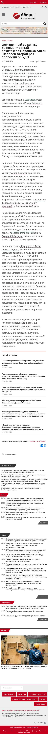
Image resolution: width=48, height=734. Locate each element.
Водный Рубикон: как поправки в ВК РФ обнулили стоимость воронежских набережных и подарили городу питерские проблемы (26, 577)
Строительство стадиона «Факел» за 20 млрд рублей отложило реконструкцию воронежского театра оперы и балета (24, 480)
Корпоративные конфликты (24, 699)
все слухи (43, 523)
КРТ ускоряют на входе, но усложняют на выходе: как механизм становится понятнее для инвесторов (25, 551)
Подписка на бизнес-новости (11, 731)
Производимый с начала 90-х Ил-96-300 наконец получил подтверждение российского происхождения (22, 471)
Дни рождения (6, 603)
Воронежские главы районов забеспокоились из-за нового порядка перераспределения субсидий (24, 509)
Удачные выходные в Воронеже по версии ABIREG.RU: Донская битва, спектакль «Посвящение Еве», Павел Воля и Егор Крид (23, 376)
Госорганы (27, 732)
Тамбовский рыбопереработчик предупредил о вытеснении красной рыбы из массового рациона (23, 475)
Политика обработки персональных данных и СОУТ (21, 710)
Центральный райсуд (13, 70)
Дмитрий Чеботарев (12, 236)
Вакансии (23, 731)
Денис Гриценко (10, 249)
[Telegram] (45, 445)
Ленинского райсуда (30, 246)
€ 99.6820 (43, 2)
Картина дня (9, 694)
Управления (39, 199)
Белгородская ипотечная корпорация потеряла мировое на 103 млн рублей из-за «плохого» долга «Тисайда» (26, 540)
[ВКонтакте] (42, 445)
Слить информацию (32, 731)
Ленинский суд (29, 323)
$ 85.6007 (33, 2)
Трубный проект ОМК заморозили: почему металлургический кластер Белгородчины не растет (25, 589)
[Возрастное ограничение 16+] (2, 2)
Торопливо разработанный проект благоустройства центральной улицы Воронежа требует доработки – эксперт (23, 363)
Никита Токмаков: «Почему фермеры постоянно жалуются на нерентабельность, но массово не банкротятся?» (23, 583)
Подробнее (43, 619)
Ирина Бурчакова (33, 103)
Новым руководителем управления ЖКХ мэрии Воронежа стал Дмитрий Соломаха (21, 402)
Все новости (7, 688)
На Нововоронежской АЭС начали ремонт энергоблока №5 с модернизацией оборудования (24, 667)
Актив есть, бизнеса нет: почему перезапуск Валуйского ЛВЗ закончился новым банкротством (26, 565)
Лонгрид (4, 535)
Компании (20, 732)
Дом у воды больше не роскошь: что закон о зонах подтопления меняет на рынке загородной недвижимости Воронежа (24, 545)
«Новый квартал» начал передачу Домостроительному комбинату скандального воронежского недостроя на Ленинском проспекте (22, 427)
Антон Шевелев (19, 173)
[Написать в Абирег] (45, 7)
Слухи (3, 495)
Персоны (41, 731)
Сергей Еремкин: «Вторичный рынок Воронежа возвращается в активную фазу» (23, 560)
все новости (42, 597)
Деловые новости (37, 694)
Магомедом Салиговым (21, 229)
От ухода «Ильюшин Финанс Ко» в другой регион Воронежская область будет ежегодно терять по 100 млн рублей (23, 389)
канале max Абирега (37, 441)
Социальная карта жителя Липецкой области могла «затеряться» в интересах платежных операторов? (25, 499)
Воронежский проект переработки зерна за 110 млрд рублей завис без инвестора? (25, 513)
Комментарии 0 (10, 454)
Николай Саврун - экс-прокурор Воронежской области (25, 616)
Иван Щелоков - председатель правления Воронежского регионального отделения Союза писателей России (26, 607)
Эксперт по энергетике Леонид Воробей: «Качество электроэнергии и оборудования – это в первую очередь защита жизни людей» (26, 570)
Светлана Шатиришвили (14, 289)
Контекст (4, 630)
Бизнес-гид (40, 704)
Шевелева (30, 100)
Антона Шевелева (24, 83)
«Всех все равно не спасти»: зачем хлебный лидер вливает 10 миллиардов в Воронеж (24, 555)
